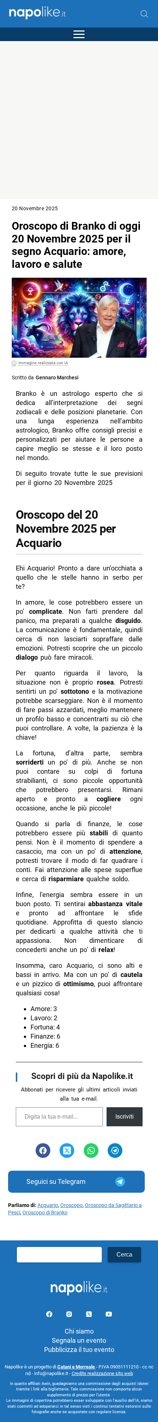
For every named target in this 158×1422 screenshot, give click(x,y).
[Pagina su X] (90, 1315)
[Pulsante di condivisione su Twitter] (67, 1150)
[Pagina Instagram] (70, 1315)
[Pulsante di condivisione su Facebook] (43, 1150)
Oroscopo (71, 1205)
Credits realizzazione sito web (102, 1373)
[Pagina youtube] (109, 1315)
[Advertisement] (79, 120)
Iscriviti (124, 1116)
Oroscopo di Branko (45, 1213)
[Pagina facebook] (50, 1315)
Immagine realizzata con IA (43, 363)
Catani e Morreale (76, 1367)
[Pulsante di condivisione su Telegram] (115, 1150)
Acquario (47, 1205)
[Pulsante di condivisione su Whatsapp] (91, 1150)
